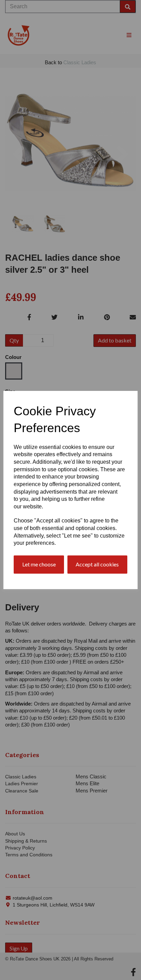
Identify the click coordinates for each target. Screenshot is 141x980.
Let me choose (39, 564)
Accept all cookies (97, 564)
